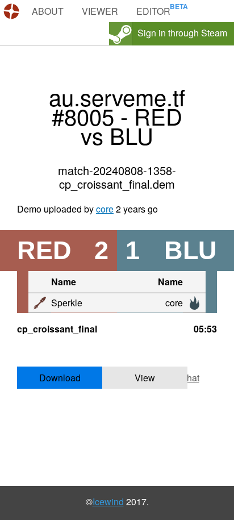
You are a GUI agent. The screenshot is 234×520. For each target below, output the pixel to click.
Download (60, 377)
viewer (100, 11)
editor (153, 11)
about (48, 11)
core (105, 208)
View (145, 377)
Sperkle (66, 302)
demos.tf (13, 11)
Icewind (108, 501)
